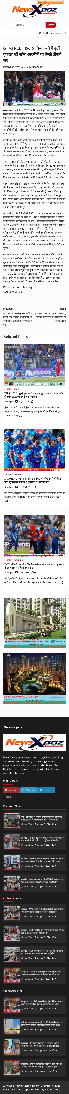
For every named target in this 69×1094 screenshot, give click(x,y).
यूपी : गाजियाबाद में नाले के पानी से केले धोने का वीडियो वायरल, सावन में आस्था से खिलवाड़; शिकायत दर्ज (41, 818)
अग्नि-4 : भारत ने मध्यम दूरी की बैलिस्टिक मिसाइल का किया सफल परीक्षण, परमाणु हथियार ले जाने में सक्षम (41, 1023)
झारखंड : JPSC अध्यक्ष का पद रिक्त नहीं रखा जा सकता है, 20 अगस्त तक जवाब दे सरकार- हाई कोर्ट (42, 952)
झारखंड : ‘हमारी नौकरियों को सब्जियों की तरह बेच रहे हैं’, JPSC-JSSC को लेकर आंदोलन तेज (42, 931)
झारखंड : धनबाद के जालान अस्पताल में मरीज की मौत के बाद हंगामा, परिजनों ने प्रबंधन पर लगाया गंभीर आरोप (42, 860)
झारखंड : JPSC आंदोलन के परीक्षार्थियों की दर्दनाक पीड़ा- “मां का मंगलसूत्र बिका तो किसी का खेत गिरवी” (42, 881)
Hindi (43, 2)
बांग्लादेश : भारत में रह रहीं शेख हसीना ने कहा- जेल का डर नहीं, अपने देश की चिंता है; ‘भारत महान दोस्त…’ (41, 1065)
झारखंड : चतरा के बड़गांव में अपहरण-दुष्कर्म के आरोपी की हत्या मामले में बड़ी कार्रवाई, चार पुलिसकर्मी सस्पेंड (42, 839)
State (16, 389)
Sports (18, 287)
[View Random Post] (40, 33)
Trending (27, 287)
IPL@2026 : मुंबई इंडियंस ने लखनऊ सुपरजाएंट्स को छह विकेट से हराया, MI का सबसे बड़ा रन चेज (34, 394)
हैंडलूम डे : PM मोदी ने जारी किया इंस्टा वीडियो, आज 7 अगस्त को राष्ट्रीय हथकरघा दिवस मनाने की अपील (42, 973)
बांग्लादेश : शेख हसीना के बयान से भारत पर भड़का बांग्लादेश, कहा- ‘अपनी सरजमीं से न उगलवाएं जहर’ (40, 1044)
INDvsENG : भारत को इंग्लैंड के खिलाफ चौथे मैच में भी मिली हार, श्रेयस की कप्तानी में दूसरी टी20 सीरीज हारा (32, 480)
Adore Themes (53, 1089)
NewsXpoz (38, 66)
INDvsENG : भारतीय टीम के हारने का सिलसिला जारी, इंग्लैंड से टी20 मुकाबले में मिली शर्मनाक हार (34, 566)
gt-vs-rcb (17, 291)
